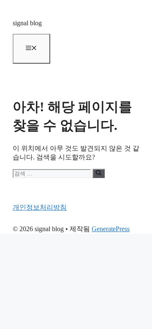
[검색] (98, 173)
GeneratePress (111, 228)
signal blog (27, 23)
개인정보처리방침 (40, 207)
